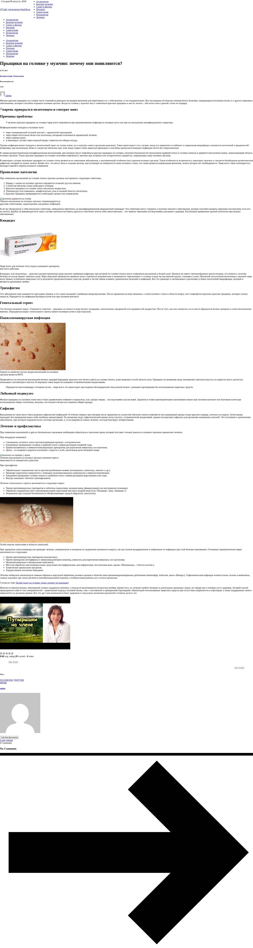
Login (3, 740)
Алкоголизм (42, 12)
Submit (9, 740)
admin (2, 688)
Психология (42, 14)
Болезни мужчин (44, 4)
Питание (40, 9)
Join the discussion (9, 737)
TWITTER (18, 680)
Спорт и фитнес (44, 7)
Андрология (42, 1)
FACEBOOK (6, 680)
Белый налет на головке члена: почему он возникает (42, 583)
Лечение (40, 17)
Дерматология (18, 76)
